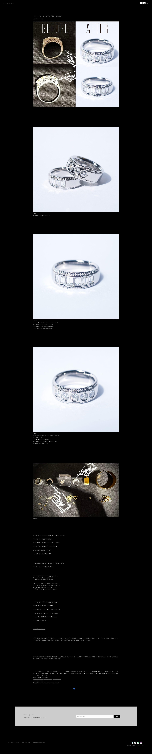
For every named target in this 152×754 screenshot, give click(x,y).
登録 (117, 716)
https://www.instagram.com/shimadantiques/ (46, 682)
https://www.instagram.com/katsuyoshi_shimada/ (47, 679)
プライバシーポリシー (27, 742)
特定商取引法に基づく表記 (39, 742)
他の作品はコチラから (39, 629)
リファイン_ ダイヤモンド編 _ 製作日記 (47, 16)
